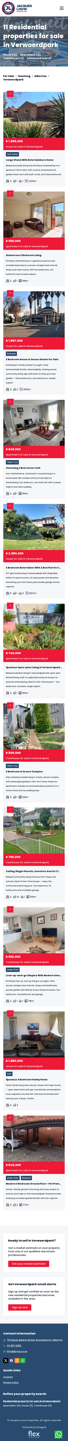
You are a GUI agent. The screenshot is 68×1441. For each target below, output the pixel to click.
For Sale (8, 76)
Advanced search (39, 58)
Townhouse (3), (13, 58)
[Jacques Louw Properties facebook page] (11, 1360)
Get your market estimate (28, 1264)
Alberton (40, 76)
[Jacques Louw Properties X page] (5, 1360)
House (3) (27, 1405)
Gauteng (24, 76)
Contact (8, 1377)
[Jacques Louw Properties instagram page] (17, 1360)
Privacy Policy (11, 1382)
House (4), (10, 55)
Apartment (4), (30, 55)
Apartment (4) (11, 1405)
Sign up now (20, 1307)
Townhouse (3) (43, 1405)
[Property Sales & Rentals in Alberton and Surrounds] (17, 8)
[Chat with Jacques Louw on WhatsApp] (58, 1435)
